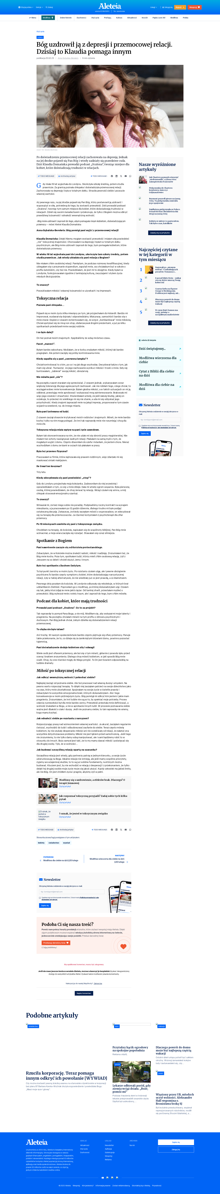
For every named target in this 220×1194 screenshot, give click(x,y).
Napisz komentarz (84, 993)
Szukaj (50, 7)
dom (117, 1026)
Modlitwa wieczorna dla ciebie (157, 360)
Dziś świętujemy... (152, 349)
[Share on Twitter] (121, 176)
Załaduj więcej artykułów (160, 233)
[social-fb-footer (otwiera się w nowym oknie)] (107, 1177)
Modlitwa (46, 17)
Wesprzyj (193, 7)
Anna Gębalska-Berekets (68, 58)
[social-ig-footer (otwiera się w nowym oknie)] (117, 1177)
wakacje (161, 1026)
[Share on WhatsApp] (130, 176)
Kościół (145, 17)
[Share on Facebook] (112, 176)
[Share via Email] (126, 176)
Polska (185, 17)
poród (117, 1064)
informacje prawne (103, 1185)
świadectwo (54, 843)
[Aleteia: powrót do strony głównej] (110, 6)
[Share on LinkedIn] (116, 176)
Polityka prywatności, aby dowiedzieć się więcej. (158, 428)
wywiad (66, 843)
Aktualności (132, 17)
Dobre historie (66, 17)
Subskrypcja (109, 1152)
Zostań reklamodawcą (121, 1185)
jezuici (160, 1073)
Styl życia (95, 17)
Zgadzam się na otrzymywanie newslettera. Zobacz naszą (70, 899)
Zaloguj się (168, 7)
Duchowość (81, 17)
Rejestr (179, 7)
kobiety (41, 843)
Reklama (108, 1159)
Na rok (132, 1145)
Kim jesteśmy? (88, 1185)
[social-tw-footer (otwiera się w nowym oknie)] (112, 1177)
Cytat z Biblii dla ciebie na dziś (156, 373)
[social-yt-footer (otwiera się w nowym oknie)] (103, 1177)
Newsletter (109, 1145)
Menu (34, 17)
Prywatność (156, 1185)
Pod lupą (107, 17)
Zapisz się (45, 905)
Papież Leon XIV (159, 17)
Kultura (119, 17)
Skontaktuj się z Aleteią (141, 1185)
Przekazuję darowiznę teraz (54, 943)
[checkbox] (40, 898)
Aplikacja (108, 1149)
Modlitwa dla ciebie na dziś (156, 387)
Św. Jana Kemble (119, 11)
